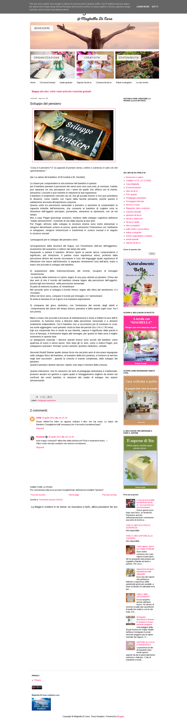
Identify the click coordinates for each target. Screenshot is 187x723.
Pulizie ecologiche (124, 82)
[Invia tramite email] (41, 397)
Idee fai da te (132, 191)
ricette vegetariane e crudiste (139, 236)
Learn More (143, 6)
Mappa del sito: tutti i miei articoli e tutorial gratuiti (61, 91)
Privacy (37, 680)
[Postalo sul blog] (43, 397)
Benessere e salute (134, 177)
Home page (74, 495)
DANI (38, 418)
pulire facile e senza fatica (137, 229)
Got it (155, 6)
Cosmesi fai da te (104, 82)
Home (32, 82)
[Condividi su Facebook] (48, 397)
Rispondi (40, 428)
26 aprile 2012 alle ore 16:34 (61, 437)
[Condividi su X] (46, 397)
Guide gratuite (66, 82)
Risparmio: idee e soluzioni (138, 208)
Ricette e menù (133, 205)
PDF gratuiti (131, 194)
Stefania (40, 437)
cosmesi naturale (133, 212)
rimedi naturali (132, 239)
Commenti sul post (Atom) (50, 500)
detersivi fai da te (133, 215)
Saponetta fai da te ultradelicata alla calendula (145, 571)
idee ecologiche (133, 225)
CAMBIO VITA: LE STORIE (138, 181)
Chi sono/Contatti (47, 82)
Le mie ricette (142, 82)
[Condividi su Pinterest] (51, 397)
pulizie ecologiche (133, 232)
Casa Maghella (132, 184)
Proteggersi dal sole (135, 201)
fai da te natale (132, 222)
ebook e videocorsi (134, 219)
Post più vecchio (109, 495)
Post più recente (38, 495)
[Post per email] (36, 397)
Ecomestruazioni (133, 187)
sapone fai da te (133, 243)
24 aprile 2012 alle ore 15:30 (54, 418)
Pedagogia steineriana (47, 400)
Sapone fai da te (84, 82)
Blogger (120, 716)
